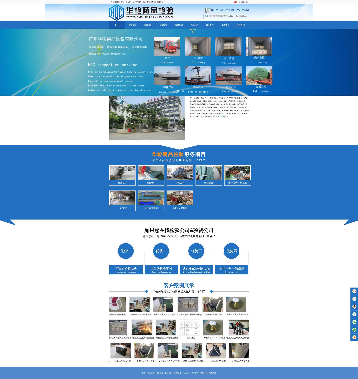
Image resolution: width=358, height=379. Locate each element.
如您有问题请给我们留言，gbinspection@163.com (228, 16)
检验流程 (163, 25)
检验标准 (132, 25)
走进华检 (225, 25)
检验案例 (179, 25)
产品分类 (194, 25)
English (246, 2)
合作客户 (210, 25)
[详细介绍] (224, 117)
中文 (238, 2)
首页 (117, 25)
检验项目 (148, 25)
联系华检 (241, 25)
